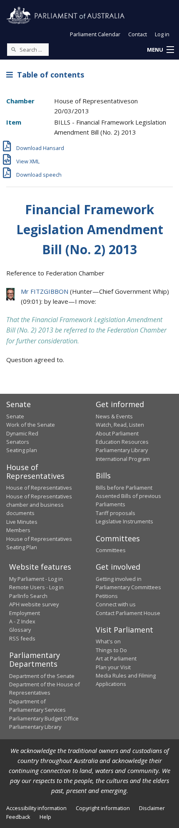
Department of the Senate (42, 676)
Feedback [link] (18, 816)
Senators (17, 441)
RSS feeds (22, 638)
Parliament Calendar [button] (95, 34)
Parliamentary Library (122, 450)
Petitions (107, 596)
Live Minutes (21, 521)
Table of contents (48, 75)
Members (18, 530)
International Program (123, 459)
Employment (24, 613)
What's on (108, 641)
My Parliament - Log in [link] (36, 579)
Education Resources (122, 441)
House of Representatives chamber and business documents (39, 505)
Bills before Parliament (124, 487)
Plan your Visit (113, 667)
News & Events (114, 416)
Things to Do (111, 650)
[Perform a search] (13, 49)
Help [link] (45, 816)
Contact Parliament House (128, 613)
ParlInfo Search (28, 596)
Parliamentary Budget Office (44, 718)
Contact (137, 34)
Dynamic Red (22, 433)
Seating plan (21, 450)
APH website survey (34, 604)
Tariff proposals (115, 513)
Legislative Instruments (124, 521)
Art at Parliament (116, 658)
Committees (111, 550)
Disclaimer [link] (152, 808)
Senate (15, 416)
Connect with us (116, 604)
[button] (160, 50)
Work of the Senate (30, 424)
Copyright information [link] (103, 808)
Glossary (20, 629)
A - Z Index (22, 621)
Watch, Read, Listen (120, 424)
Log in (162, 34)
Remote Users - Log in (36, 587)
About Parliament (117, 433)
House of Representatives (39, 487)
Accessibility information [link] (36, 808)
